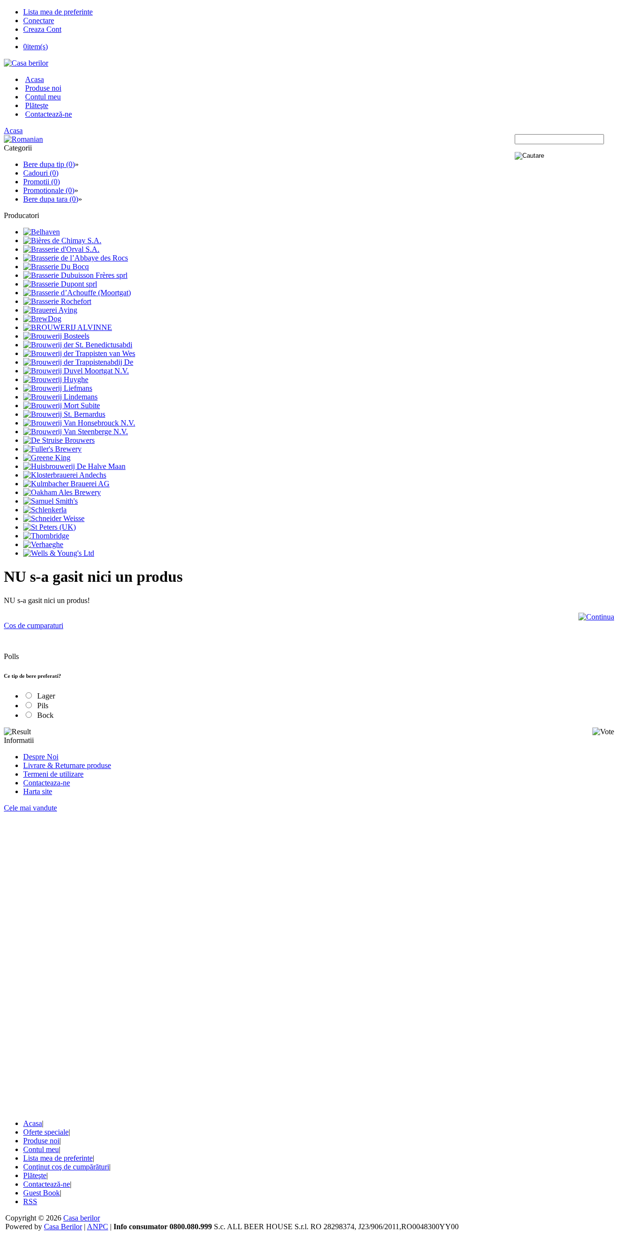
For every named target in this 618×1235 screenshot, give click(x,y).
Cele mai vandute (30, 808)
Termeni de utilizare (53, 774)
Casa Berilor (63, 1226)
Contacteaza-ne (46, 783)
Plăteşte (36, 105)
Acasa (34, 79)
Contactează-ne (48, 114)
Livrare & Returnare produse (67, 765)
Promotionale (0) (48, 190)
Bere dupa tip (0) (49, 164)
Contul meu (43, 97)
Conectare (38, 20)
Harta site (37, 791)
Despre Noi (40, 757)
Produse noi (43, 88)
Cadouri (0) (40, 173)
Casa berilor (81, 1218)
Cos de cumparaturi (33, 625)
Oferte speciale (46, 1132)
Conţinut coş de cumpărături (66, 1167)
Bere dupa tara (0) (50, 199)
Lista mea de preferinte (58, 12)
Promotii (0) (41, 182)
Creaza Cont (42, 29)
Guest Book (41, 1193)
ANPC (97, 1226)
